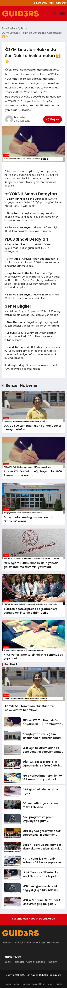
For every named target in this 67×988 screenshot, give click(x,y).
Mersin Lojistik (55, 984)
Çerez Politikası (35, 962)
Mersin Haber (12, 984)
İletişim (52, 962)
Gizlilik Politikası (14, 962)
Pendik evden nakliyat (33, 984)
